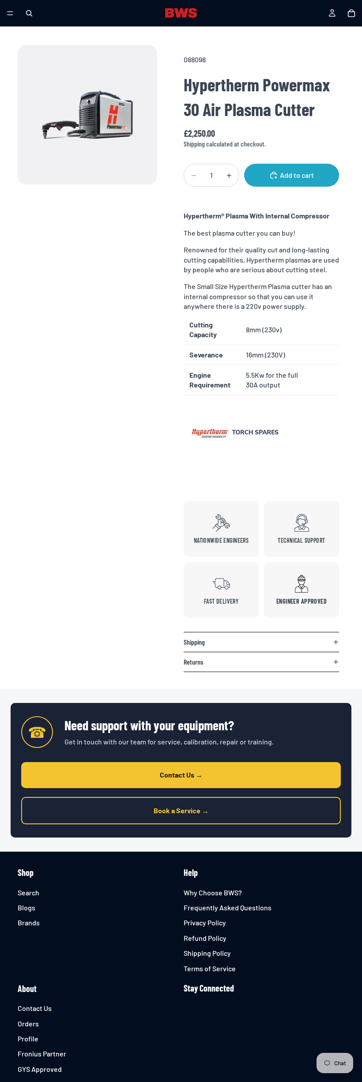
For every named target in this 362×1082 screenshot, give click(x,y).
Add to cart (297, 175)
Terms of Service (210, 968)
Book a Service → (181, 810)
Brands (29, 922)
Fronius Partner (42, 1054)
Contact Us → (181, 774)
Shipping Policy (207, 953)
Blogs (26, 907)
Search (28, 892)
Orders (28, 1023)
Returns (193, 661)
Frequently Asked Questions (228, 907)
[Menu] (10, 13)
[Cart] (351, 13)
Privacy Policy (205, 922)
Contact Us (35, 1008)
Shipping (194, 642)
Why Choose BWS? (213, 892)
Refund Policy (205, 938)
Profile (28, 1038)
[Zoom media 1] (87, 114)
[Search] (29, 13)
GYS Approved (40, 1069)
